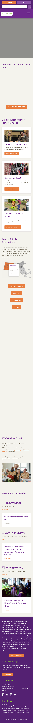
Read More (8, 523)
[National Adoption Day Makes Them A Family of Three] (16, 587)
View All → (5, 509)
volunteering (11, 450)
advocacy (18, 450)
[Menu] (28, 14)
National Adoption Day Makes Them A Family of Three (15, 603)
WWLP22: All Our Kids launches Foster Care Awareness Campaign (14, 549)
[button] (29, 6)
